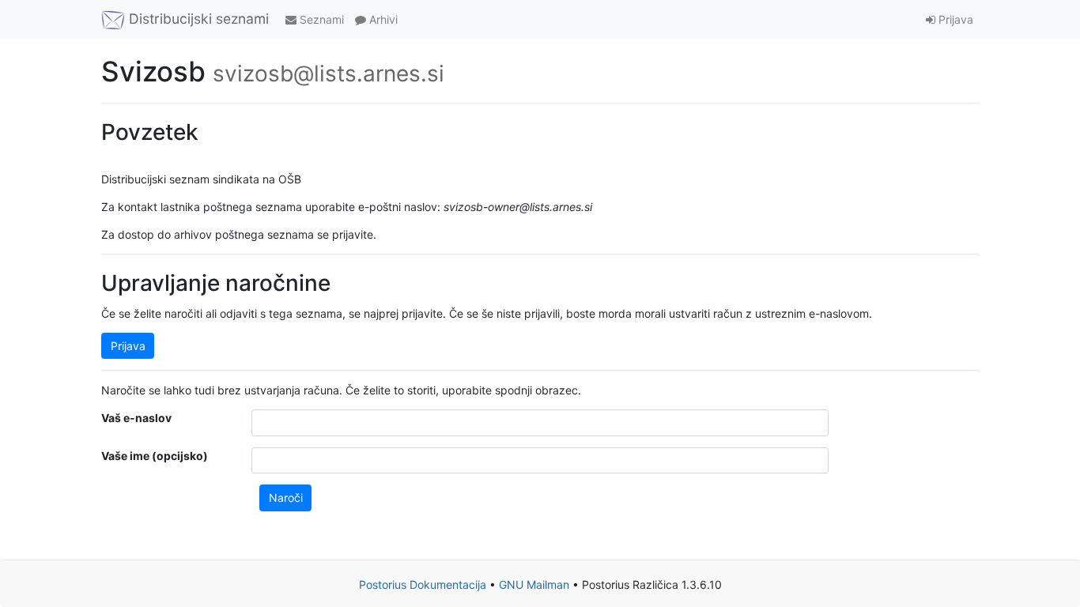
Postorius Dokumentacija (422, 584)
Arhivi (382, 19)
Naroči (286, 497)
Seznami (320, 19)
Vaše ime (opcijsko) (154, 455)
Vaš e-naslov (136, 417)
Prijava (954, 19)
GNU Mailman (534, 584)
